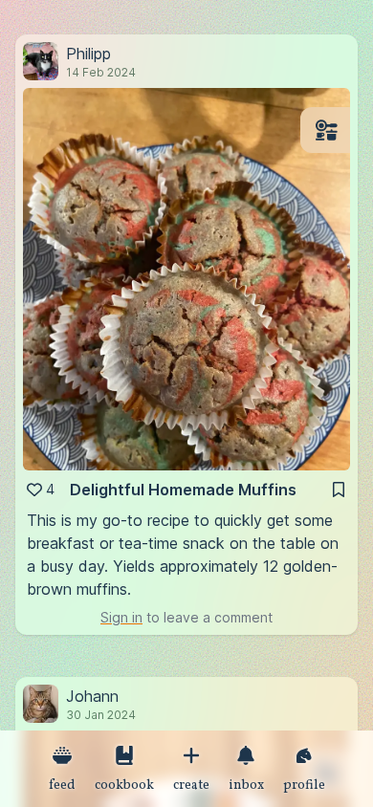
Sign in (121, 617)
